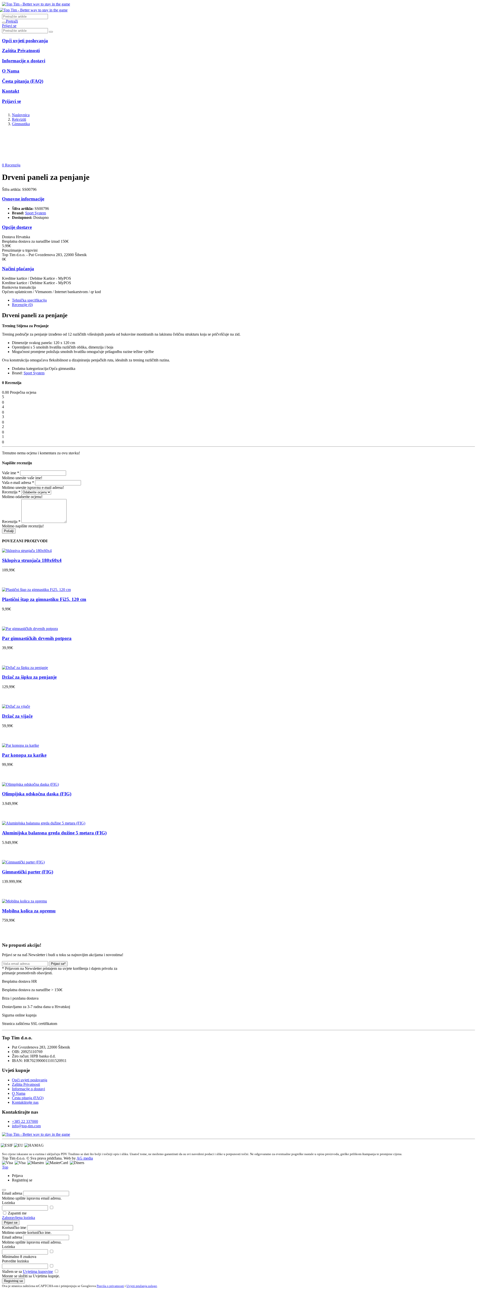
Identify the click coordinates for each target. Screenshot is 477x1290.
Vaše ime (10, 473)
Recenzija (11, 492)
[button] (12, 21)
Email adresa (12, 1193)
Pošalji (9, 531)
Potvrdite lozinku (15, 1261)
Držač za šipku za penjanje (29, 677)
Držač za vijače (17, 716)
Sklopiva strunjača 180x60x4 (32, 560)
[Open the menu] (4, 22)
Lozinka (8, 1203)
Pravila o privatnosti (110, 1286)
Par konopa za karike (24, 755)
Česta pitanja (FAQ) (27, 1098)
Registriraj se (13, 1281)
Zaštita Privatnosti (26, 1084)
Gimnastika (21, 124)
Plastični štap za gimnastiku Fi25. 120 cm (44, 599)
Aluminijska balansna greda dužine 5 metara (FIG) (54, 832)
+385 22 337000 (25, 1121)
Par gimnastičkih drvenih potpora (37, 638)
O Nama (18, 1093)
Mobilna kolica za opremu (29, 910)
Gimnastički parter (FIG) (27, 871)
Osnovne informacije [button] (23, 198)
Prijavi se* (58, 964)
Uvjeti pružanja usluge (141, 1286)
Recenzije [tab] (22, 305)
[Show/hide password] (51, 1208)
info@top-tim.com (26, 1126)
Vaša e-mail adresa (18, 482)
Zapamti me (17, 1213)
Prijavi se (10, 1222)
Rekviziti (19, 119)
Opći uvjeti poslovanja (29, 1080)
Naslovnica (21, 115)
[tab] (29, 300)
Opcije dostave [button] (17, 227)
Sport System (35, 213)
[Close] (4, 1190)
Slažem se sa (27, 1271)
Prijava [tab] (17, 1175)
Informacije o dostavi (28, 1089)
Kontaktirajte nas (25, 1102)
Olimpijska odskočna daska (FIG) (36, 793)
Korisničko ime (14, 1227)
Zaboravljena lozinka (18, 1217)
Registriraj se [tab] (22, 1180)
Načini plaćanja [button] (18, 268)
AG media (85, 1158)
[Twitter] (36, 1134)
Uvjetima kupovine (38, 1271)
